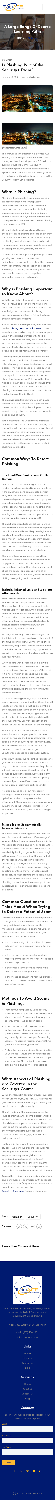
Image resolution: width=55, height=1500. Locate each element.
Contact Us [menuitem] (27, 1362)
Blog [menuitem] (27, 1367)
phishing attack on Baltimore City (27, 328)
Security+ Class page (13, 1190)
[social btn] (19, 1226)
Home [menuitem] (27, 1353)
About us (33, 38)
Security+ (33, 1216)
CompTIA (17, 1216)
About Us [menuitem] (27, 1358)
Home (20, 38)
